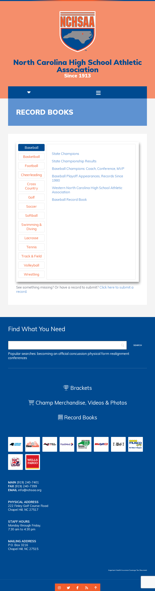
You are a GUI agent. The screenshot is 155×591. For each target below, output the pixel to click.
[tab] (31, 147)
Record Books (80, 417)
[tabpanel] (91, 176)
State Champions (65, 153)
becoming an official (53, 353)
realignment (119, 353)
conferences (17, 358)
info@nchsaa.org (29, 490)
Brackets (80, 388)
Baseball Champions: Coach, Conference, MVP (88, 168)
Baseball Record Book (69, 199)
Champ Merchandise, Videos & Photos (81, 402)
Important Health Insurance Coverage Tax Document (127, 570)
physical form (98, 353)
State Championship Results (74, 161)
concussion (78, 353)
